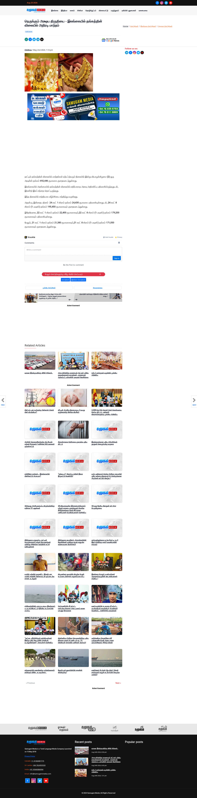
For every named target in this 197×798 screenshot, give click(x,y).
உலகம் (72, 10)
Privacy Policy (30, 756)
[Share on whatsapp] (26, 39)
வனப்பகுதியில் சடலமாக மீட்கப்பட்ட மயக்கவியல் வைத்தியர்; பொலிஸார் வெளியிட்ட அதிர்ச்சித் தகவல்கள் (105, 608)
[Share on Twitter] (34, 39)
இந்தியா (64, 10)
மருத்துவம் (115, 10)
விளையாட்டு (103, 10)
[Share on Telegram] (38, 39)
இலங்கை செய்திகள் (148, 26)
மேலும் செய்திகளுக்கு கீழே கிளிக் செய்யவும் (64, 274)
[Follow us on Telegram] (126, 52)
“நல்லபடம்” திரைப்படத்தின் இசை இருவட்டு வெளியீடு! (70, 475)
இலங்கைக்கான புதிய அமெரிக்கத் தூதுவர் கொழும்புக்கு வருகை (104, 443)
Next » (118, 683)
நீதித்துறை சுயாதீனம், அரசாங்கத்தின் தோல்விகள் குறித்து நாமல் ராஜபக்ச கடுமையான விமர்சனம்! (72, 542)
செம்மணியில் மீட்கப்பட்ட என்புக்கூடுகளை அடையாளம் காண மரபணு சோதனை (71, 608)
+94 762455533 (39, 765)
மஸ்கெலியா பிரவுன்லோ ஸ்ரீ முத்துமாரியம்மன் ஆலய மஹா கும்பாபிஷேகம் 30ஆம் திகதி (103, 640)
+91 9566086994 (36, 769)
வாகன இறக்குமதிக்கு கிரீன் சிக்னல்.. (39, 373)
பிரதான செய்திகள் (165, 26)
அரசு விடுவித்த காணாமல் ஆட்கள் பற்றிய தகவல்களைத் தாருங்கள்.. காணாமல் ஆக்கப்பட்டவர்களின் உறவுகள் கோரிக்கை (73, 375)
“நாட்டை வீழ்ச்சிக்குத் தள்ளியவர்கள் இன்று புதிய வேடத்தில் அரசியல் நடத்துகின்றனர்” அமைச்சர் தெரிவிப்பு (39, 640)
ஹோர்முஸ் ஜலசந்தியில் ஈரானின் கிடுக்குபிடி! (70, 671)
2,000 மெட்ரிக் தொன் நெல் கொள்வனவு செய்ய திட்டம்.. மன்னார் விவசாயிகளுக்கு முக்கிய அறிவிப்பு (107, 412)
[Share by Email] (42, 39)
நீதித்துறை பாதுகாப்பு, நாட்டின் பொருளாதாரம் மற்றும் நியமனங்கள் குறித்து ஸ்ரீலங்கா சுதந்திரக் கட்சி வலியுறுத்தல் (38, 543)
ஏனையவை (143, 10)
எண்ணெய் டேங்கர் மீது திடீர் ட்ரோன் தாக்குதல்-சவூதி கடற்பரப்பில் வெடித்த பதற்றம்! (106, 672)
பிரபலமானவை (97, 288)
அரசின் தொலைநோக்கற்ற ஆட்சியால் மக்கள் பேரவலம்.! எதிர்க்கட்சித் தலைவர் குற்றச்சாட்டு (39, 444)
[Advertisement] (73, 143)
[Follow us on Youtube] (142, 52)
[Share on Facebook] (30, 39)
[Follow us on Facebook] (130, 52)
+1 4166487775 (37, 761)
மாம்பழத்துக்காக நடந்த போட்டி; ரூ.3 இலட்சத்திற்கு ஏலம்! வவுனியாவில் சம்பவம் (105, 542)
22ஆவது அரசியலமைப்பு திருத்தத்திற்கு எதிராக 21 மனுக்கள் (40, 507)
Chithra (28, 50)
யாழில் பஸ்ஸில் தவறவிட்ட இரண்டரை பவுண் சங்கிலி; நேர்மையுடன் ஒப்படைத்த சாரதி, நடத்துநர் (39, 576)
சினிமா (80, 10)
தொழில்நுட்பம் (91, 10)
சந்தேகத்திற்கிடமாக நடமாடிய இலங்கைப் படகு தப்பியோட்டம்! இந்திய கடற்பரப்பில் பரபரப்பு (40, 608)
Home (125, 26)
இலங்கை (54, 10)
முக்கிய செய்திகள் (49, 288)
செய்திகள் (134, 26)
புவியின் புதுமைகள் (129, 10)
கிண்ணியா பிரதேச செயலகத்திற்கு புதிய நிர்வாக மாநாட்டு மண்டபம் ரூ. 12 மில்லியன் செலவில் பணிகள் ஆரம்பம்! (73, 640)
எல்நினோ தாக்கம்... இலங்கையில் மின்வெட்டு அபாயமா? (37, 475)
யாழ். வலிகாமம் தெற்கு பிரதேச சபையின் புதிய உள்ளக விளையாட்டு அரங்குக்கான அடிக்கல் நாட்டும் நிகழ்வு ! (107, 476)
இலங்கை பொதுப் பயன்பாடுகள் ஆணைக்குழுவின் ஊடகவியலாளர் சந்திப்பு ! (104, 576)
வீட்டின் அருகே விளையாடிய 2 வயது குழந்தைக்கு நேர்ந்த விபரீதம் (71, 411)
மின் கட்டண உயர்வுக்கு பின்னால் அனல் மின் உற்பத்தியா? (39, 411)
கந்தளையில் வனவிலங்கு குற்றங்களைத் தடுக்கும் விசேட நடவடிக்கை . (40, 671)
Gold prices (28, 31)
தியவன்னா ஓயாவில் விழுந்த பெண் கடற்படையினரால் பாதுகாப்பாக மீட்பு (71, 575)
